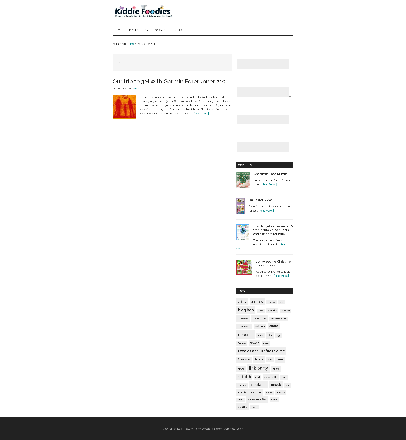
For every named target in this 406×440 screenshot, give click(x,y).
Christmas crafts (278, 319)
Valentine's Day (257, 399)
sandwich (258, 385)
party (284, 377)
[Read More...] (269, 184)
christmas (259, 318)
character (285, 311)
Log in (240, 428)
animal (242, 301)
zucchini (255, 407)
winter (274, 399)
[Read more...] (201, 113)
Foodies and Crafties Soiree (261, 351)
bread (261, 311)
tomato (281, 392)
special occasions (250, 392)
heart (280, 359)
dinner (260, 335)
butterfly (272, 310)
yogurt (242, 407)
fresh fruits (244, 359)
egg (278, 335)
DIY (270, 335)
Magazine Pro (191, 428)
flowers (266, 343)
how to (241, 369)
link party (258, 368)
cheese (243, 318)
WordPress (229, 428)
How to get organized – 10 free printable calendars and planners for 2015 (273, 230)
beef (282, 302)
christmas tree (244, 326)
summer (269, 393)
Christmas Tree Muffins (271, 174)
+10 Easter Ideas (260, 200)
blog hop (246, 310)
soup (287, 385)
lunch (276, 368)
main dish (244, 377)
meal (257, 377)
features (242, 343)
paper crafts (270, 377)
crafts (273, 326)
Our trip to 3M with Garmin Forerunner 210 (169, 81)
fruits (259, 359)
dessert (245, 334)
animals (257, 301)
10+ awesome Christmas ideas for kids (274, 263)
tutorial (240, 400)
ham (270, 359)
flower (254, 343)
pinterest (242, 385)
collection (260, 326)
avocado (271, 302)
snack (276, 384)
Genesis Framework (212, 428)
